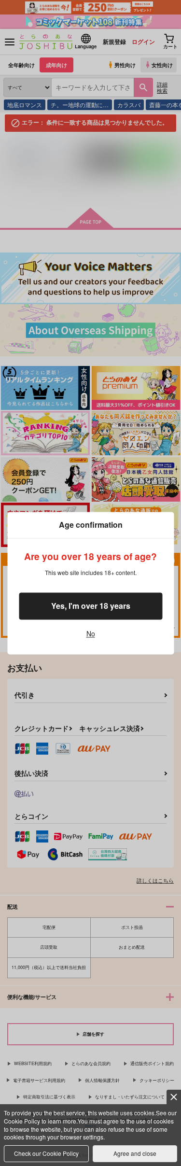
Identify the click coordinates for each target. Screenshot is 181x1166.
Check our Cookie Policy (46, 1153)
